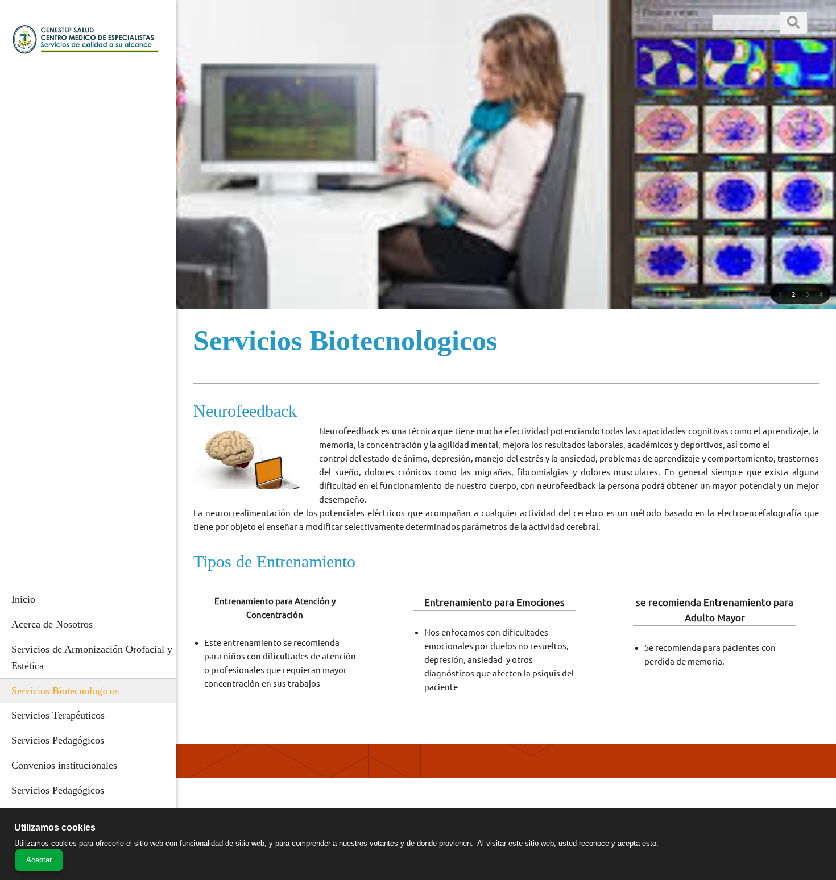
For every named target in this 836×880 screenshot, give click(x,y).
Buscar (793, 22)
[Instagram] (298, 28)
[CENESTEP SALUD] (88, 43)
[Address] (247, 28)
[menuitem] (88, 599)
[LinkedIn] (281, 28)
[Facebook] (264, 28)
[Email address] (230, 28)
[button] (780, 294)
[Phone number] (213, 28)
